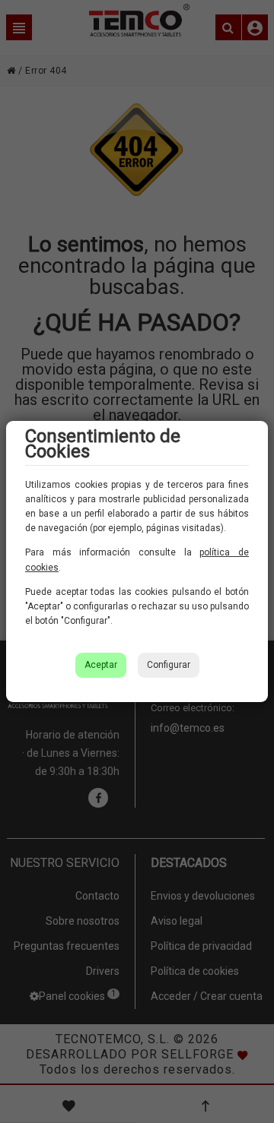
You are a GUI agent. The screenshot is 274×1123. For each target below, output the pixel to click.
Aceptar (100, 665)
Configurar (168, 665)
